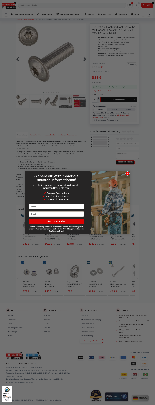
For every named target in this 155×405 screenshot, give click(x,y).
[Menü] (10, 387)
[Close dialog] (127, 173)
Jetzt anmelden (56, 221)
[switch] (7, 400)
